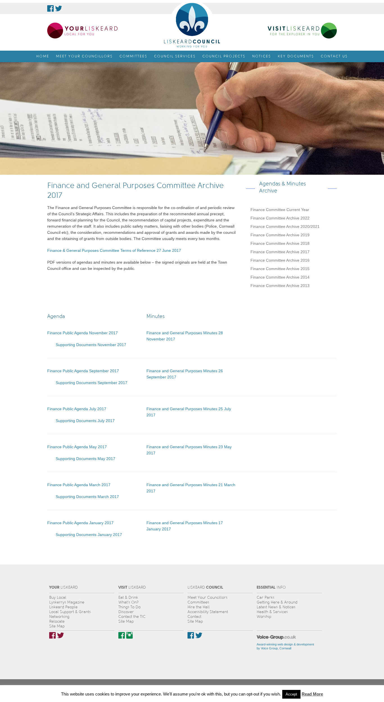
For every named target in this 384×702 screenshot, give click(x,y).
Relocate (57, 621)
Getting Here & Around (277, 602)
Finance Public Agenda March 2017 (78, 485)
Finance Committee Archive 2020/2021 (285, 226)
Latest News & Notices (276, 607)
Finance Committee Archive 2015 (280, 268)
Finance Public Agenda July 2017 (76, 409)
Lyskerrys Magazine (66, 602)
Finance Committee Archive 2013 (280, 285)
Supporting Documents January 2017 (89, 534)
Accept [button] (291, 694)
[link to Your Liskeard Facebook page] (52, 635)
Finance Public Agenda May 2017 (77, 447)
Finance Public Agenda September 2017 (83, 371)
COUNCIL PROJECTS (223, 56)
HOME (42, 56)
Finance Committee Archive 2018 (280, 243)
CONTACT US (334, 56)
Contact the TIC (132, 616)
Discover (126, 612)
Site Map (57, 626)
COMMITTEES (133, 56)
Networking (59, 616)
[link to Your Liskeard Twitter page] (60, 635)
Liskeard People (63, 607)
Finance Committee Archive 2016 (280, 260)
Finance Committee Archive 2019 (280, 235)
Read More (312, 694)
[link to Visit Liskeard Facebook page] (121, 635)
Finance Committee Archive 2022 (280, 218)
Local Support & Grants (70, 612)
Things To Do (129, 607)
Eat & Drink (128, 597)
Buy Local (57, 597)
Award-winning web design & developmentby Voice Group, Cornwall (285, 646)
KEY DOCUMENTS (296, 56)
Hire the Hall (199, 607)
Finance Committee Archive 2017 (280, 252)
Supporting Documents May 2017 (85, 458)
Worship (264, 616)
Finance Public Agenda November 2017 (82, 333)
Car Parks (265, 597)
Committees (198, 602)
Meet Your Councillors (207, 597)
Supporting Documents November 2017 (91, 344)
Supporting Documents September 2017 (91, 382)
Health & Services (272, 612)
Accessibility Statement (208, 612)
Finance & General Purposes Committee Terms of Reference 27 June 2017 (114, 250)
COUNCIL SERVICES (175, 56)
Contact (194, 616)
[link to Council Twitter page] (58, 8)
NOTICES (261, 56)
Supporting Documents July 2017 (85, 420)
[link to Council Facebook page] (50, 8)
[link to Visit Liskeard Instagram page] (129, 635)
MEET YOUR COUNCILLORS (84, 56)
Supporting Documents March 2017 (87, 496)
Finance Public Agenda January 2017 (80, 523)
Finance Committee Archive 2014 (280, 277)
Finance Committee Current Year (279, 209)
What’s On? (128, 602)
